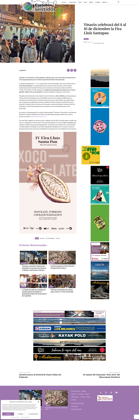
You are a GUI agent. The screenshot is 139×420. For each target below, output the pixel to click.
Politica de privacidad (25, 417)
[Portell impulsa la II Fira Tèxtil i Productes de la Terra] (62, 257)
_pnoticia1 (23, 263)
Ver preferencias (33, 414)
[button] (38, 402)
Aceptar (8, 414)
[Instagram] (111, 392)
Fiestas (86, 39)
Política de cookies (15, 417)
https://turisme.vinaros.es (38, 116)
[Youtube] (116, 392)
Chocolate (42, 238)
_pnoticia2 (52, 263)
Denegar (20, 414)
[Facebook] (68, 70)
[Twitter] (71, 70)
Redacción (89, 42)
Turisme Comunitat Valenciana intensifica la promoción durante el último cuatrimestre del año (34, 268)
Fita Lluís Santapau (50, 238)
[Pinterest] (75, 70)
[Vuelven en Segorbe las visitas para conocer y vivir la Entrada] (62, 281)
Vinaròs (36, 83)
